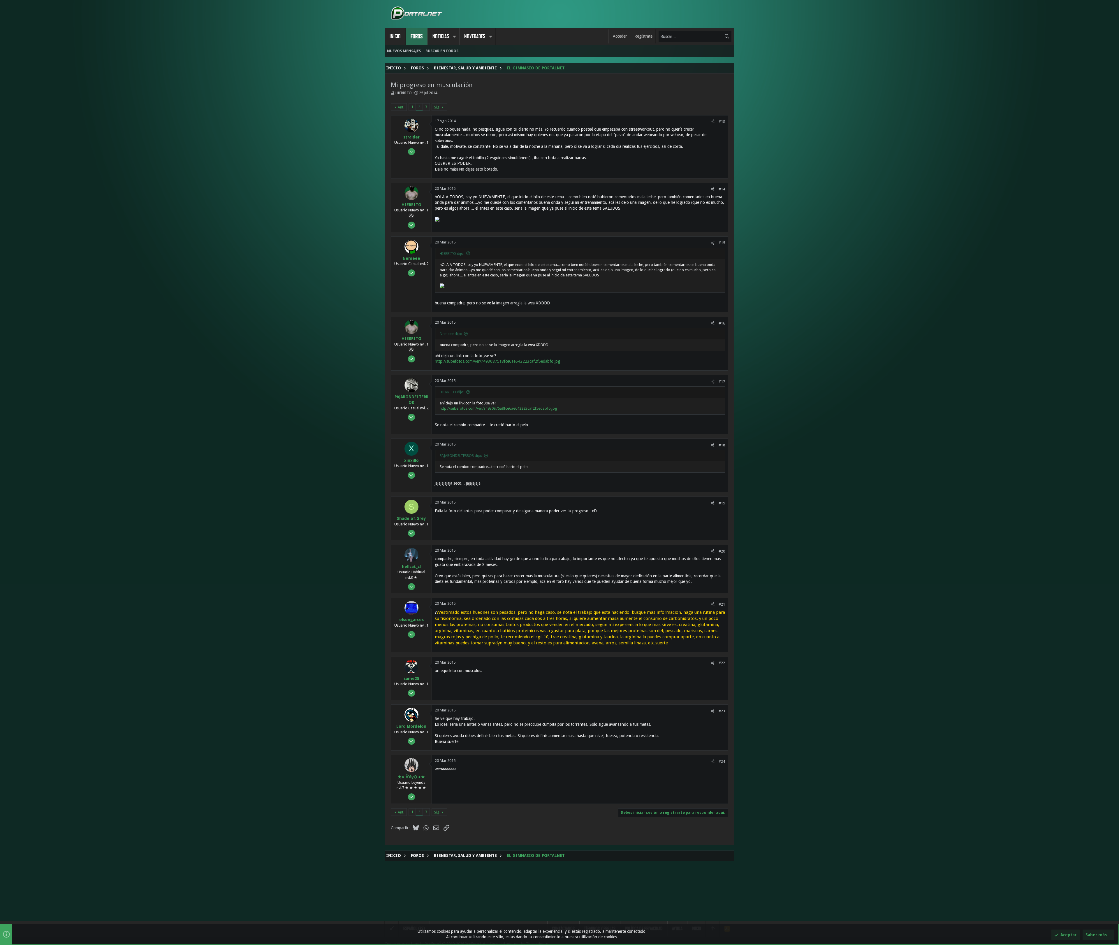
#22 (722, 663)
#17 (722, 381)
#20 (722, 551)
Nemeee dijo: (451, 334)
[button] (454, 36)
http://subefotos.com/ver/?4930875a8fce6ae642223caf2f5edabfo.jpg (497, 361)
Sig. (437, 107)
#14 (722, 189)
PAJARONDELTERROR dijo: (461, 455)
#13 (722, 121)
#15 (722, 243)
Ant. (401, 107)
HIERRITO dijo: (452, 253)
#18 (722, 445)
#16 (722, 323)
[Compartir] (713, 121)
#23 (722, 711)
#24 (722, 761)
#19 (722, 503)
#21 (722, 604)
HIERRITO (403, 93)
